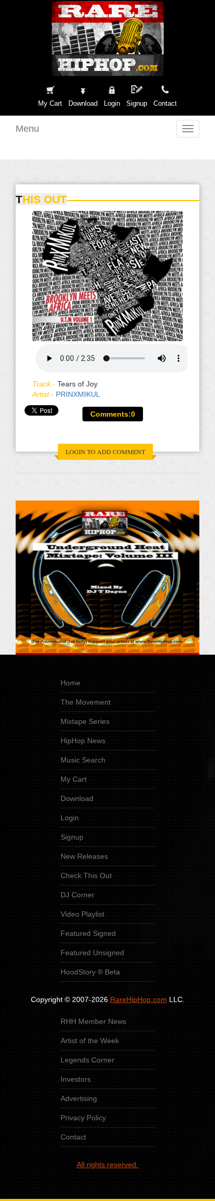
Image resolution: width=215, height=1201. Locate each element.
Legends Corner (87, 1060)
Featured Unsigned (92, 952)
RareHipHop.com (138, 999)
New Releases (84, 856)
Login (112, 103)
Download (77, 798)
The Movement (86, 702)
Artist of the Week (90, 1040)
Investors (76, 1079)
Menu (27, 128)
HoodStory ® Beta (90, 972)
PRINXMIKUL (78, 394)
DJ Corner (77, 895)
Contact (73, 1137)
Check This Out (86, 875)
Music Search (83, 760)
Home (70, 683)
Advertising (79, 1098)
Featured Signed (88, 933)
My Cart (74, 779)
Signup (136, 103)
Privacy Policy (83, 1118)
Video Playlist (82, 914)
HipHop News (83, 740)
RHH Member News (93, 1021)
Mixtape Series (85, 721)
